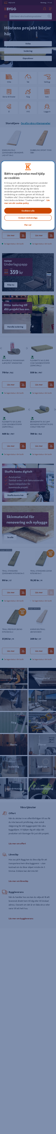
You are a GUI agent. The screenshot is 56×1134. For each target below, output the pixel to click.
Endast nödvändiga (28, 218)
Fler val (27, 225)
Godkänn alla (28, 211)
